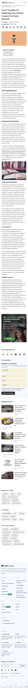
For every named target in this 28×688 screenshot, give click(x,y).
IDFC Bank (14, 535)
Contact (17, 604)
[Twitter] (8, 670)
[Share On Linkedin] (6, 27)
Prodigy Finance (7, 544)
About (3, 604)
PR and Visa (5, 500)
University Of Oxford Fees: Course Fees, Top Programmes (21, 474)
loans (7, 155)
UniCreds (5, 22)
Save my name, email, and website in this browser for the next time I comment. (12, 389)
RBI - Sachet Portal (6, 612)
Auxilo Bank (13, 538)
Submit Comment (8, 393)
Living (3, 497)
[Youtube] (15, 670)
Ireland (15, 519)
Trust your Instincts (8, 55)
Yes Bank (5, 538)
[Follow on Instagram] (24, 354)
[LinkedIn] (12, 670)
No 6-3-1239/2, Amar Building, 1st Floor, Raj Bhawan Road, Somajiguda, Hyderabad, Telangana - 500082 (7, 646)
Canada (13, 516)
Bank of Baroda (7, 541)
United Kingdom (7, 513)
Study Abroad (7, 5)
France (21, 519)
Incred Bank (6, 535)
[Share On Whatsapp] (13, 27)
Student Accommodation (8, 583)
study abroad (17, 70)
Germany (5, 516)
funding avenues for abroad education (13, 151)
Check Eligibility (19, 585)
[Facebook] (5, 670)
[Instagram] (2, 670)
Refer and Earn (5, 591)
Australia (21, 513)
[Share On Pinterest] (17, 27)
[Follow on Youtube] (16, 354)
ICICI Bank (5, 529)
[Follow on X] (7, 354)
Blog (2, 5)
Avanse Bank (14, 529)
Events (3, 609)
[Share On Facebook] (2, 27)
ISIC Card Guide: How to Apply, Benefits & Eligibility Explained (20, 462)
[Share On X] (10, 27)
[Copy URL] (24, 27)
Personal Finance (13, 497)
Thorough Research (8, 51)
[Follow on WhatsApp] (11, 354)
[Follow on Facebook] (3, 354)
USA (15, 513)
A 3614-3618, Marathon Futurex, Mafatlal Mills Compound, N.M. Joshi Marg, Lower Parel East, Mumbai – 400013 (7, 638)
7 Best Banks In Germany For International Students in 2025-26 (20, 421)
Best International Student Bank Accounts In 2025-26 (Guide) (20, 408)
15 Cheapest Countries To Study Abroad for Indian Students (20, 435)
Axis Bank (16, 541)
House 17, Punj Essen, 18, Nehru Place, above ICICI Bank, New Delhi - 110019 (20, 637)
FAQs (17, 609)
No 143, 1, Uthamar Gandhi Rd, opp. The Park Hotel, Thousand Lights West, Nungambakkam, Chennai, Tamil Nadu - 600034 (20, 646)
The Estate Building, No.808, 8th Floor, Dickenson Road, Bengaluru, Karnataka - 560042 (7, 654)
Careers (4, 607)
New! (10, 594)
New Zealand (6, 519)
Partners (17, 607)
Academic (5, 494)
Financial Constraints (9, 53)
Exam (19, 494)
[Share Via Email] (20, 27)
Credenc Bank (6, 532)
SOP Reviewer (19, 588)
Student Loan (6, 503)
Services (4, 588)
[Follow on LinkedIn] (20, 354)
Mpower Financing (19, 544)
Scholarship (15, 500)
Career (13, 494)
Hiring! (8, 607)
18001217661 (6, 620)
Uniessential (5, 594)
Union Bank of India (18, 532)
